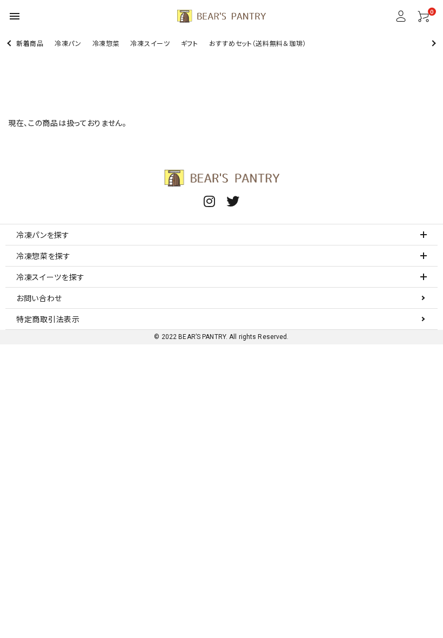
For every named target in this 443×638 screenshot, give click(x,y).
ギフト (189, 43)
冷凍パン (68, 43)
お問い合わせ (39, 298)
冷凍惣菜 (106, 43)
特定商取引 (48, 319)
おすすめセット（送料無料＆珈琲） (257, 43)
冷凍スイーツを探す (50, 276)
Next (432, 43)
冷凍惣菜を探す (43, 255)
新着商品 (30, 43)
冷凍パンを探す (43, 234)
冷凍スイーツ (150, 43)
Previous (10, 43)
